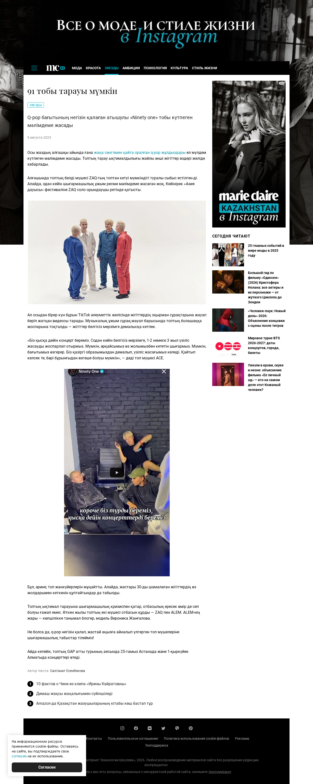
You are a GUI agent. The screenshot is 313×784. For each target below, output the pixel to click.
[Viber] (177, 728)
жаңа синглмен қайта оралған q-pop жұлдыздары (140, 152)
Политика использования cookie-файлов (196, 738)
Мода (77, 68)
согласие (19, 756)
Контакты (94, 738)
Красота (93, 68)
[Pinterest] (191, 728)
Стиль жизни (204, 68)
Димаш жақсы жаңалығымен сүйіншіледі (74, 693)
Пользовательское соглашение (133, 738)
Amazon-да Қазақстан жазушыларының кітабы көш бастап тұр (94, 703)
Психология (155, 68)
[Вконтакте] (150, 728)
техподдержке (219, 772)
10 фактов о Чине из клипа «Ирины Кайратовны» (81, 684)
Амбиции (131, 68)
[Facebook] (136, 728)
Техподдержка (156, 745)
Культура (179, 68)
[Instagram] (122, 728)
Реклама (242, 738)
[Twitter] (163, 728)
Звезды (112, 68)
